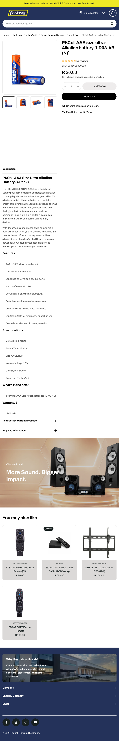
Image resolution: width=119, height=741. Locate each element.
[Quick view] (33, 532)
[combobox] (59, 23)
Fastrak (14, 733)
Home (5, 35)
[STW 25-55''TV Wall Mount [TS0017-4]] (99, 542)
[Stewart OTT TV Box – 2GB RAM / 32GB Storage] (59, 542)
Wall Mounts (99, 563)
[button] (69, 61)
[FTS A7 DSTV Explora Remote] (19, 602)
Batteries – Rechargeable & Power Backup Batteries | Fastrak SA (45, 35)
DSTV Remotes (20, 563)
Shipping (79, 77)
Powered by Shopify (30, 733)
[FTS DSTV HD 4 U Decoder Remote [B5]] (19, 542)
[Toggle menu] (4, 13)
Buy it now (89, 96)
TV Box (59, 563)
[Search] (112, 23)
